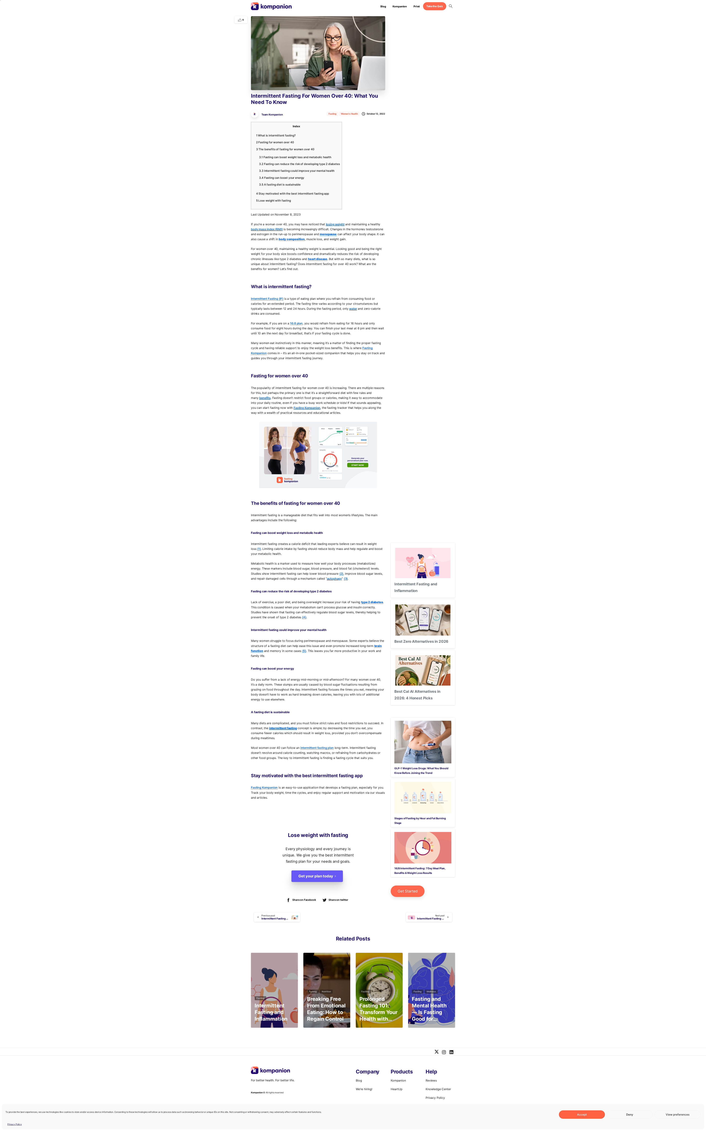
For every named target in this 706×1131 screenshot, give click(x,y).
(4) (304, 617)
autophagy (334, 578)
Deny (629, 1114)
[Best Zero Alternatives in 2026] (422, 620)
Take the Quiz (434, 6)
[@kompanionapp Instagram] (444, 1052)
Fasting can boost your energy (281, 177)
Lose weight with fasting (273, 200)
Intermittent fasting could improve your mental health (296, 171)
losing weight (335, 224)
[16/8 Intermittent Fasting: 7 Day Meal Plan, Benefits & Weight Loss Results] (422, 847)
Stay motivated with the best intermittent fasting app (292, 193)
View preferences (677, 1114)
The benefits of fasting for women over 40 (285, 149)
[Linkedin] (451, 1052)
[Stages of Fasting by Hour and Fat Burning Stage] (422, 797)
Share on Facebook (304, 899)
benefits (265, 398)
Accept (582, 1114)
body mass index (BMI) (267, 229)
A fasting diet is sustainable (280, 184)
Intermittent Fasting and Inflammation (271, 1012)
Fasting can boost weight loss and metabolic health (295, 157)
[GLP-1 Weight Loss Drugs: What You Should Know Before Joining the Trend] (422, 742)
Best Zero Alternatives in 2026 (421, 641)
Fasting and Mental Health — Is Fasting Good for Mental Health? (431, 1009)
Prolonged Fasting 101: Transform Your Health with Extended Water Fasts (378, 1009)
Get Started (408, 891)
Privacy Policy (14, 1124)
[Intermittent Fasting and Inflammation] (422, 563)
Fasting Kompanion (307, 408)
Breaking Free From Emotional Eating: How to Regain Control (326, 1009)
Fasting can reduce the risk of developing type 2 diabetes (299, 164)
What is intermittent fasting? (276, 135)
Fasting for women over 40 (275, 142)
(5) (304, 651)
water (353, 308)
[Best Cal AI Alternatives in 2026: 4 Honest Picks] (422, 670)
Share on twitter (338, 899)
